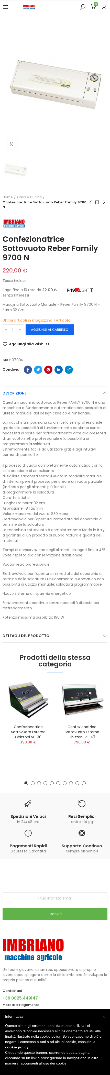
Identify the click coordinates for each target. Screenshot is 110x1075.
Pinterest (48, 370)
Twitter (38, 370)
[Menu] (6, 7)
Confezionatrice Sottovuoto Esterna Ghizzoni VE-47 (82, 732)
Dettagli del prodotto (26, 635)
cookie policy (17, 1047)
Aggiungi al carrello (49, 329)
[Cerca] (82, 6)
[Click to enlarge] (11, 144)
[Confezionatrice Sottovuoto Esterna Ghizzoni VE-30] (28, 699)
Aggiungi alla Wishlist (29, 344)
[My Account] (104, 7)
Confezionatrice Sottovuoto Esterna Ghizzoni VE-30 (28, 732)
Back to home (97, 202)
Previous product (91, 202)
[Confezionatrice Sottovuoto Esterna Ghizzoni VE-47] (81, 699)
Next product (103, 202)
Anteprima (41, 699)
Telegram (69, 370)
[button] (26, 783)
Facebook (28, 370)
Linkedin (58, 370)
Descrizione (14, 393)
